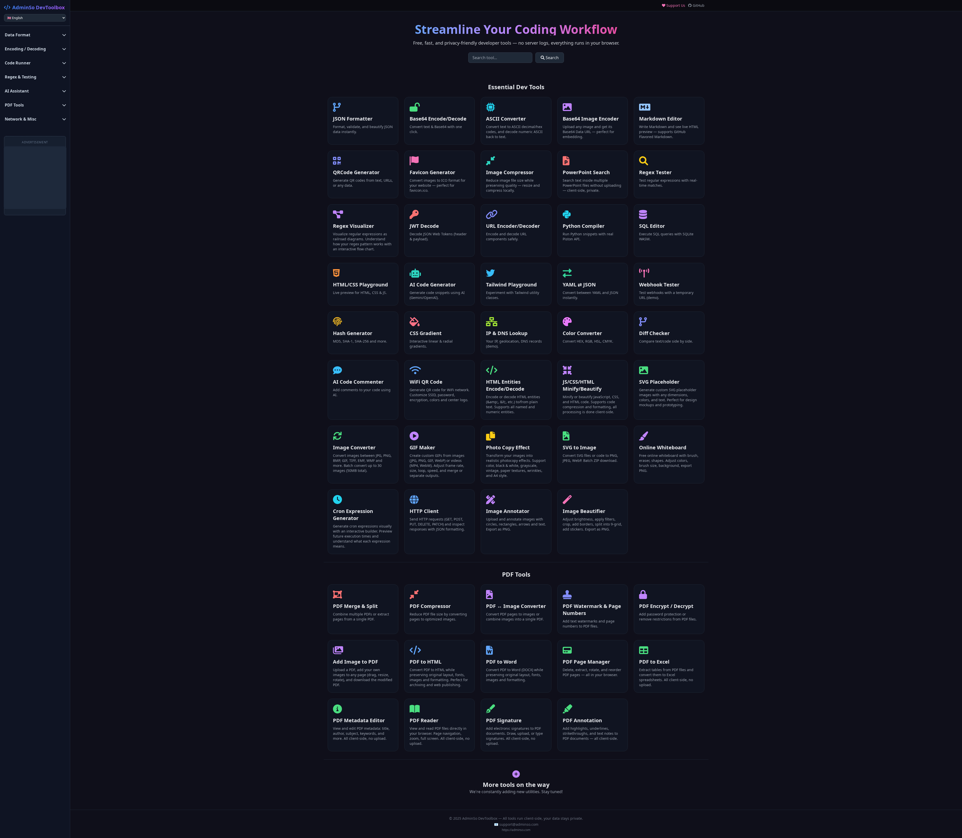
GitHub (698, 5)
